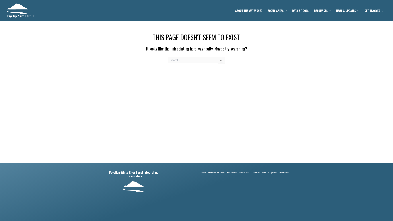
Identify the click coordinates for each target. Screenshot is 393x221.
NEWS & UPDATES (346, 11)
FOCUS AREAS (276, 11)
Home (203, 172)
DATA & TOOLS (300, 11)
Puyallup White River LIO (21, 16)
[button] (285, 10)
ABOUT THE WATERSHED (248, 11)
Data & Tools (244, 172)
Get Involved (284, 172)
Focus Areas (232, 172)
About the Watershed (216, 172)
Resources (255, 172)
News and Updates (269, 172)
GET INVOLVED (372, 11)
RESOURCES (321, 11)
